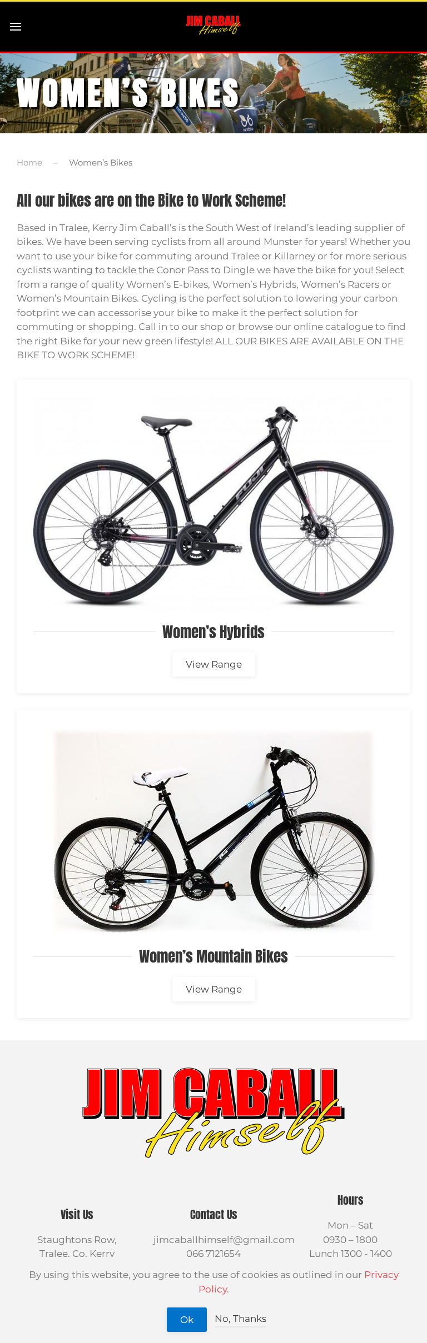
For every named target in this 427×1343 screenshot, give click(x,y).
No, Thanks (240, 1318)
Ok (186, 1319)
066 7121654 (213, 1253)
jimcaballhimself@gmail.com (224, 1239)
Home (29, 162)
